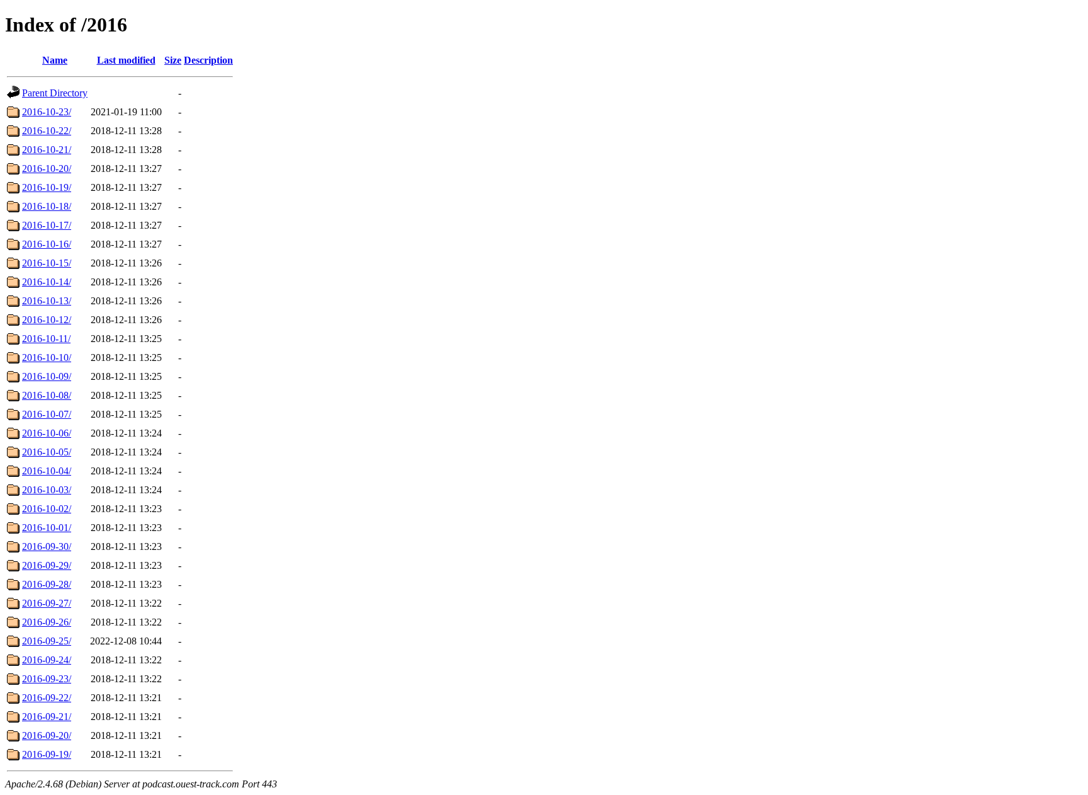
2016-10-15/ (46, 263)
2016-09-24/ (46, 660)
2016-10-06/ (46, 433)
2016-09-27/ (46, 603)
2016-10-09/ (46, 376)
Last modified (126, 60)
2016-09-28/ (46, 584)
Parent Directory (55, 93)
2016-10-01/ (46, 527)
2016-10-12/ (46, 319)
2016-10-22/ (46, 130)
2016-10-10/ (46, 357)
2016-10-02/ (46, 508)
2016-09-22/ (46, 697)
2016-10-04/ (46, 471)
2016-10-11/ (46, 338)
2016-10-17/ (46, 225)
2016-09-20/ (46, 735)
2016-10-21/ (46, 149)
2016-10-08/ (46, 395)
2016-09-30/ (46, 546)
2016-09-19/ (46, 754)
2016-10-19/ (46, 187)
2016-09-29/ (46, 565)
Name (54, 60)
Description (208, 60)
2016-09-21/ (46, 716)
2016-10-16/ (46, 244)
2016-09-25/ (46, 641)
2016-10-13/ (46, 300)
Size (172, 60)
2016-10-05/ (46, 452)
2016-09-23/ (46, 678)
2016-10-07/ (46, 414)
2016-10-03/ (46, 489)
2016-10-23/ (46, 111)
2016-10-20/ (46, 168)
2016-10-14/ (46, 282)
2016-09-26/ (46, 622)
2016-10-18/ (46, 206)
